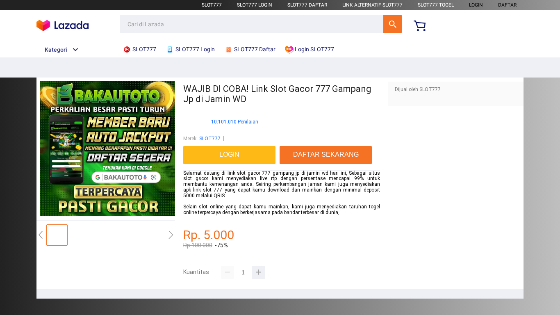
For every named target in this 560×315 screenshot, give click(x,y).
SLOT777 (212, 5)
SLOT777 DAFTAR (307, 5)
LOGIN (476, 5)
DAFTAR (507, 5)
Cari (392, 24)
